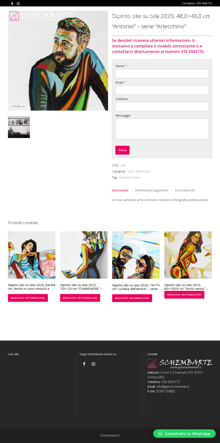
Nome (121, 66)
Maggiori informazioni (28, 297)
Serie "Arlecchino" (139, 171)
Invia (122, 150)
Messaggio (123, 115)
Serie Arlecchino (130, 177)
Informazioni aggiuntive (151, 190)
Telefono (121, 99)
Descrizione (120, 190)
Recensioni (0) (185, 190)
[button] (184, 433)
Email (120, 82)
